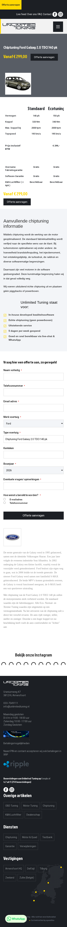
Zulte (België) (26, 877)
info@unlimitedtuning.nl (16, 706)
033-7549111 (10, 703)
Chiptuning (48, 805)
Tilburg (43, 868)
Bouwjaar (8, 463)
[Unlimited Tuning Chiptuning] (23, 26)
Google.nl (45, 778)
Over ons (32, 14)
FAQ (40, 14)
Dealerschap (33, 814)
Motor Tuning (30, 805)
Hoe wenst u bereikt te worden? (21, 495)
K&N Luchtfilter (13, 814)
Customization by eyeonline (42, 920)
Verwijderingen (28, 846)
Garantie (10, 846)
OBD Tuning (11, 805)
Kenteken (8, 448)
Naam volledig (11, 370)
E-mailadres (16, 499)
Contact (47, 14)
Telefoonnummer (13, 385)
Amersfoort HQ (13, 868)
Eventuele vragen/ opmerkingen (21, 479)
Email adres (10, 401)
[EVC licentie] (16, 739)
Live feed (21, 14)
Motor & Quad (29, 837)
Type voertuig (11, 432)
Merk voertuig (11, 417)
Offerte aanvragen (44, 57)
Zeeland (9, 877)
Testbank (47, 837)
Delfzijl (31, 868)
